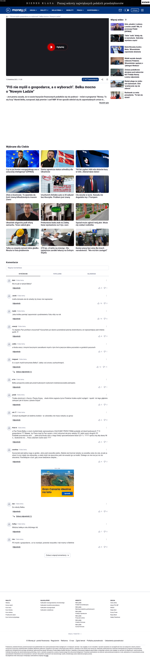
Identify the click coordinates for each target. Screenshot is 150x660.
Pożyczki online (80, 618)
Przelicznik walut (11, 615)
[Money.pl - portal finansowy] (21, 10)
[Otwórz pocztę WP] (120, 10)
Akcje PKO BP (114, 605)
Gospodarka (92, 10)
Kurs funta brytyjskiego (12, 617)
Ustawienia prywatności (113, 641)
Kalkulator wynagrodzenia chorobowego (53, 603)
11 (106, 367)
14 (101, 319)
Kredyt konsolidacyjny (82, 605)
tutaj (47, 655)
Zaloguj (134, 10)
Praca (79, 10)
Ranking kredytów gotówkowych (85, 609)
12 (100, 367)
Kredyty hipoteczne (81, 613)
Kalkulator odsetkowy (47, 610)
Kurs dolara (9, 612)
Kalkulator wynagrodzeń (48, 607)
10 (101, 303)
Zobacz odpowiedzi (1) (24, 372)
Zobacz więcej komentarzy (56, 555)
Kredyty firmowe (80, 622)
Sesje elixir (113, 610)
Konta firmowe (79, 626)
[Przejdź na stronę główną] (8, 12)
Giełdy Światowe (115, 617)
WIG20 (112, 607)
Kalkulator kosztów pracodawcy (50, 605)
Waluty (43, 10)
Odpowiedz (16, 288)
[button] (126, 10)
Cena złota (113, 603)
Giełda (32, 10)
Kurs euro (8, 607)
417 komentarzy (91, 79)
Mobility (69, 10)
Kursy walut (9, 605)
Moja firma (56, 10)
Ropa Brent (113, 615)
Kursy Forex (113, 612)
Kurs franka (9, 610)
